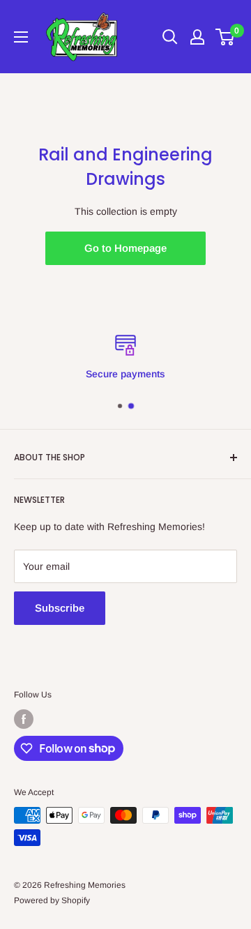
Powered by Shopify (52, 900)
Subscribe (59, 608)
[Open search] (170, 37)
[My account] (197, 37)
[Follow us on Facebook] (23, 719)
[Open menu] (21, 37)
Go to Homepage (125, 248)
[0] (225, 37)
